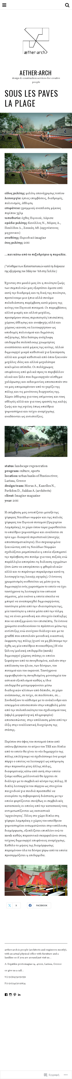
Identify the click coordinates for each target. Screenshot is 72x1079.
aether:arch (36, 72)
